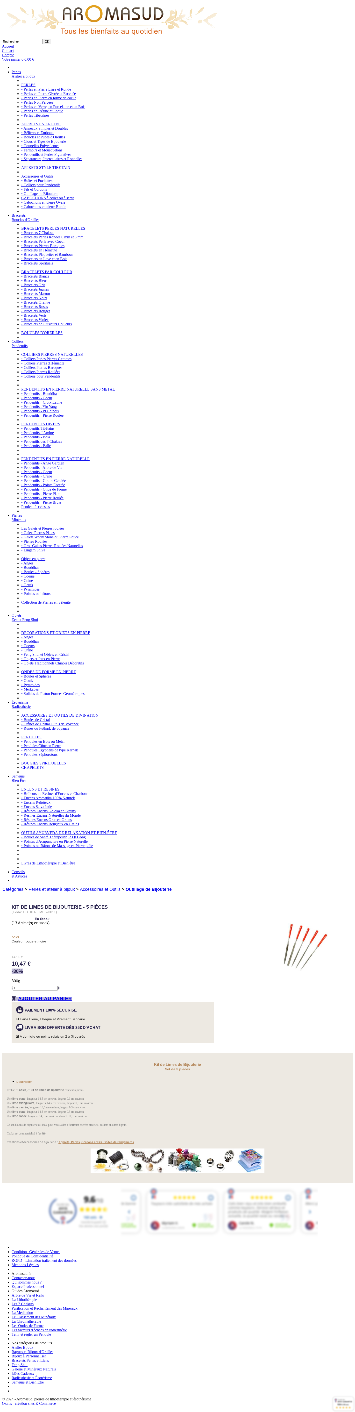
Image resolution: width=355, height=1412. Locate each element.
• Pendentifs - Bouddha (39, 394)
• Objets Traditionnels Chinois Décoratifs (52, 663)
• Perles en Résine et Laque (42, 111)
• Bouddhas (30, 567)
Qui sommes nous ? (27, 1282)
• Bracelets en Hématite (39, 250)
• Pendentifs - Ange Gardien (42, 463)
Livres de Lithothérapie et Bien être (48, 863)
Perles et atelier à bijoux (51, 889)
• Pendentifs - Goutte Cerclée (43, 480)
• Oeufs (27, 585)
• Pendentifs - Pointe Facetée (43, 485)
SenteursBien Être (19, 778)
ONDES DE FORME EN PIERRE (48, 672)
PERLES (28, 85)
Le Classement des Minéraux (34, 1317)
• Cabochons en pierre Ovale (43, 202)
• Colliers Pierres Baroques (41, 367)
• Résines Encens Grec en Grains (46, 820)
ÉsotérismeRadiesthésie (21, 704)
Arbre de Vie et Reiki (28, 1295)
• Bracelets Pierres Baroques (42, 246)
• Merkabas (30, 689)
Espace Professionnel (28, 1286)
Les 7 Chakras (23, 1304)
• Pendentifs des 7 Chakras (41, 441)
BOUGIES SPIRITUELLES (43, 763)
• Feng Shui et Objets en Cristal (45, 654)
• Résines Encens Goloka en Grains (48, 811)
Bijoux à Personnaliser (29, 1356)
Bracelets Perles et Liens (30, 1360)
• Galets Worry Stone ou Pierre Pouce (50, 537)
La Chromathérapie (26, 1321)
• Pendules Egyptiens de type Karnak (49, 750)
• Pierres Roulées (34, 541)
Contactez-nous (23, 1278)
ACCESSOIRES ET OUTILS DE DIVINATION (60, 715)
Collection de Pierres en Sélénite (46, 602)
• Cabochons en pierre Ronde (43, 207)
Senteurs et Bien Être (28, 1382)
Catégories (12, 889)
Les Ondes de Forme (27, 1326)
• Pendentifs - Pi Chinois (40, 411)
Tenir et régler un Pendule (31, 1334)
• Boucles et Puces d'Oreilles (43, 137)
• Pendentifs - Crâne (36, 476)
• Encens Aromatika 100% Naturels (48, 798)
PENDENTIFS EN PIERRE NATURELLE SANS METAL (68, 389)
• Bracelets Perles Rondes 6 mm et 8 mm (52, 237)
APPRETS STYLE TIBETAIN (45, 167)
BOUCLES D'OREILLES (42, 333)
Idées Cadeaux (23, 1373)
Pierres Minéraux (19, 517)
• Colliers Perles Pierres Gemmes (46, 359)
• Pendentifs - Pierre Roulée (42, 415)
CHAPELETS (32, 767)
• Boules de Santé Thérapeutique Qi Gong (53, 837)
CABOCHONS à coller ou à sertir (47, 198)
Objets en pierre (33, 559)
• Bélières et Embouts (37, 133)
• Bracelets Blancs (35, 276)
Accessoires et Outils (37, 176)
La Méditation (22, 1313)
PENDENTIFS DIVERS (40, 424)
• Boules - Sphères (35, 572)
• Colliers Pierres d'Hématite (42, 363)
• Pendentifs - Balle (36, 446)
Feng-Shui (20, 1365)
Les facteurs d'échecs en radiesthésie (39, 1330)
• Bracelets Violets (35, 320)
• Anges (27, 563)
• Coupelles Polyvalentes (40, 146)
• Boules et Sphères (36, 676)
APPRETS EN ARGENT (41, 124)
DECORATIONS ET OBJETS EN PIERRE (55, 633)
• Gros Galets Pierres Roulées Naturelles (52, 546)
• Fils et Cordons (34, 189)
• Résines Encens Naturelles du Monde (51, 815)
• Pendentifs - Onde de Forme (44, 489)
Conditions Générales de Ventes (36, 1252)
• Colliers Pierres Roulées (40, 372)
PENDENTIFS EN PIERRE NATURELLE (55, 459)
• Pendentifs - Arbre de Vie (41, 467)
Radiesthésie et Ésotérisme (32, 1378)
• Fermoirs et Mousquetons (41, 150)
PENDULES (31, 737)
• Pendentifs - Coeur (36, 398)
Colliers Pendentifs (20, 343)
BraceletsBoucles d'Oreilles (25, 217)
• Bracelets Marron (35, 294)
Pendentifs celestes (35, 507)
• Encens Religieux (35, 802)
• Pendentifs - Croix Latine (41, 402)
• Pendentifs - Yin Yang (39, 407)
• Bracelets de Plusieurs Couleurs (46, 324)
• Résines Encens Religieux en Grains (50, 824)
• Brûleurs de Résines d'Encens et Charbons (54, 794)
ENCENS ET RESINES (40, 789)
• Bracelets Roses (34, 307)
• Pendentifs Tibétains (37, 428)
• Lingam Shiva (33, 550)
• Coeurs (28, 576)
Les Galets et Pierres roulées (42, 528)
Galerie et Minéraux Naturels (34, 1369)
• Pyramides (30, 589)
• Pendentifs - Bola (35, 437)
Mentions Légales (25, 1265)
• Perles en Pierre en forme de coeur (48, 98)
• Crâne (27, 580)
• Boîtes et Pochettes (36, 180)
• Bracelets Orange (35, 302)
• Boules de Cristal (35, 720)
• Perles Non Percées (37, 102)
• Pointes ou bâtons (35, 594)
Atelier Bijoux (22, 1347)
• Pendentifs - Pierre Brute (41, 502)
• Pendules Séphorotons (39, 754)
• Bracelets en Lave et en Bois (44, 259)
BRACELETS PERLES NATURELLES (53, 228)
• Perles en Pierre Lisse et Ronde (46, 89)
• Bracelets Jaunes (35, 289)
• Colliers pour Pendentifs (40, 185)
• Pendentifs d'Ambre (37, 433)
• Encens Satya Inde (36, 807)
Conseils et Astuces (19, 874)
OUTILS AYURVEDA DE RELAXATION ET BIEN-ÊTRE (69, 833)
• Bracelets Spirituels (37, 263)
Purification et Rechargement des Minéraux (45, 1308)
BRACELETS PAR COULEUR (46, 272)
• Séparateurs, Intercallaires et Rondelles (51, 159)
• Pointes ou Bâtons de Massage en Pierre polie (57, 846)
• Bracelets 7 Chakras (37, 233)
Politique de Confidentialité (32, 1256)
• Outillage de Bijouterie (39, 194)
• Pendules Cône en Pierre (41, 746)
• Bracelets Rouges (35, 311)
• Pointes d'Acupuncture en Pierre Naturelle (54, 841)
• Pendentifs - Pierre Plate (40, 494)
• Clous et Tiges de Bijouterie (43, 141)
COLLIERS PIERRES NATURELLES (52, 354)
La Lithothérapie (24, 1300)
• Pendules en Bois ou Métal (42, 741)
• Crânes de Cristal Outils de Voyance (50, 724)
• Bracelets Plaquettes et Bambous (47, 254)
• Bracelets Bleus (34, 280)
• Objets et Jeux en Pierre (40, 659)
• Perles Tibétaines (35, 115)
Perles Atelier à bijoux (23, 74)
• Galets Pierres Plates (38, 533)
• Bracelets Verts (33, 315)
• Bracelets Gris (33, 285)
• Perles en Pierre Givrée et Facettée (48, 94)
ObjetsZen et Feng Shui (25, 617)
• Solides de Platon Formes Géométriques (53, 694)
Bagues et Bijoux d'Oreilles (32, 1352)
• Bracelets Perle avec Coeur (43, 241)
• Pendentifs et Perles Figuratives (46, 154)
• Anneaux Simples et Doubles (44, 128)
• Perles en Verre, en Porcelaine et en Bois (53, 107)
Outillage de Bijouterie (149, 889)
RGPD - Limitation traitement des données (44, 1260)
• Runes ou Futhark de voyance (45, 728)
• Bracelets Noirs (34, 298)
